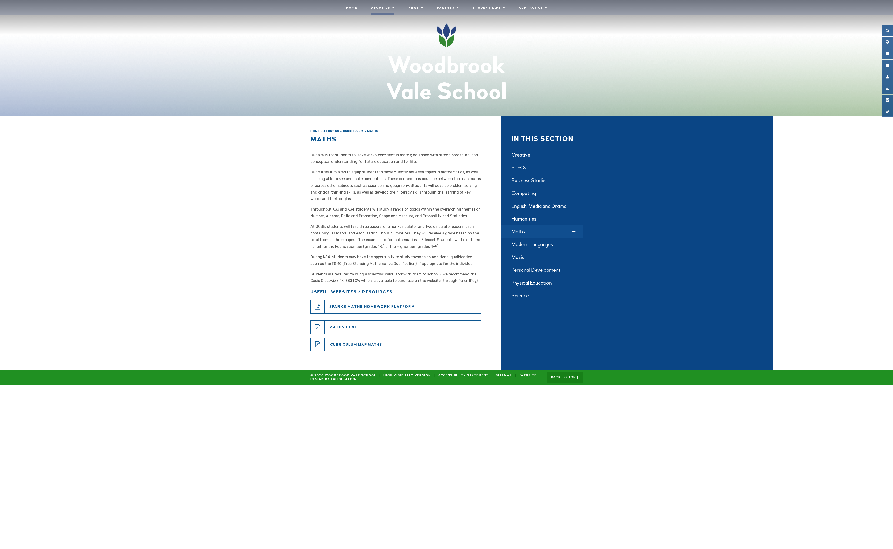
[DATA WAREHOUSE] (887, 100)
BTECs (518, 167)
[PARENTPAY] (887, 88)
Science (520, 295)
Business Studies (529, 180)
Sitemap (504, 375)
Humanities (523, 218)
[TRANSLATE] (887, 42)
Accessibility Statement (463, 375)
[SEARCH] (887, 30)
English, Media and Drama (538, 206)
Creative (520, 154)
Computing (523, 193)
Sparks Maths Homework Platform (372, 306)
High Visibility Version (407, 375)
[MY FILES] (887, 65)
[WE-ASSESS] (887, 111)
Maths (372, 131)
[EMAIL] (887, 53)
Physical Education (531, 282)
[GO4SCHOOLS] (887, 77)
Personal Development (535, 270)
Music (517, 257)
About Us (331, 131)
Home (315, 131)
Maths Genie (344, 327)
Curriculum (353, 131)
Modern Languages (532, 244)
